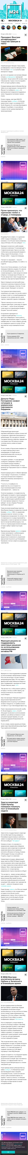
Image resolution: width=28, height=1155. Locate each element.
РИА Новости (19, 1019)
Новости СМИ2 (4, 182)
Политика (14, 34)
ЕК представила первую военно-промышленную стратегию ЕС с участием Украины (16, 740)
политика (3, 156)
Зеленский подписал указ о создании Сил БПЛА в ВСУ (14, 579)
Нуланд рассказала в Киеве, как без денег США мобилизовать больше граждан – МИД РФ (16, 914)
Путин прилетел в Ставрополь (15, 333)
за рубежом (8, 586)
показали (19, 316)
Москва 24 (14, 21)
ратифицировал (11, 77)
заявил (17, 90)
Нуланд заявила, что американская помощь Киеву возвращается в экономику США (16, 909)
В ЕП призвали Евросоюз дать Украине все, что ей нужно (15, 735)
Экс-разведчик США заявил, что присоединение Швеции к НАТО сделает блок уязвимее (16, 141)
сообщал (9, 512)
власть (2, 344)
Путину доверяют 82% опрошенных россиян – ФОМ (15, 337)
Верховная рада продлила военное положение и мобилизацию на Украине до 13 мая (16, 573)
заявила (11, 889)
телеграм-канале (6, 886)
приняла (18, 531)
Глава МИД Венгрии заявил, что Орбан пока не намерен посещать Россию (16, 1119)
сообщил (14, 101)
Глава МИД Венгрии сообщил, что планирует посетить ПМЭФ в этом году (16, 1113)
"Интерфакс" (16, 841)
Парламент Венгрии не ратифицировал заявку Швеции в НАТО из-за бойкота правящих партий (16, 147)
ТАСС (11, 70)
